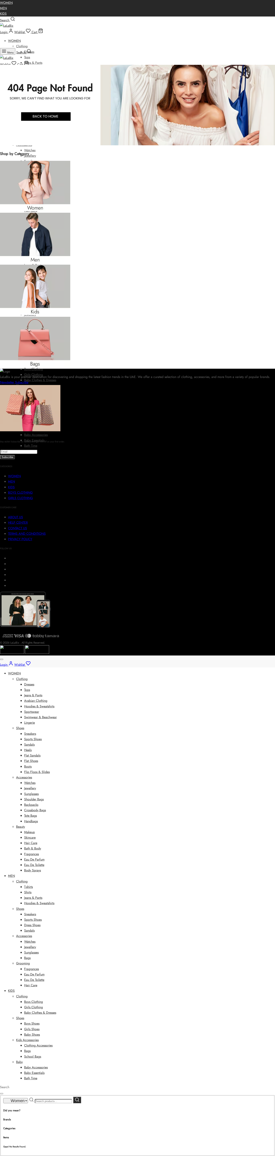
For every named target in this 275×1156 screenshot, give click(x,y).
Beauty (20, 826)
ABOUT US (15, 517)
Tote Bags (30, 815)
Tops (27, 57)
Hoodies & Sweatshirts (39, 706)
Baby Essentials (34, 1072)
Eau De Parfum (34, 859)
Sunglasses (31, 794)
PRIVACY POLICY (20, 539)
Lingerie (29, 722)
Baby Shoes (32, 1034)
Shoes (20, 728)
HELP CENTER (18, 522)
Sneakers (30, 733)
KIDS (3, 13)
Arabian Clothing (35, 700)
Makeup (29, 832)
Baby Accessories (36, 434)
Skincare (30, 837)
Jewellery (30, 155)
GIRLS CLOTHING (20, 498)
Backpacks (31, 804)
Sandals (29, 744)
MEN (3, 8)
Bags (27, 958)
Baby (19, 1062)
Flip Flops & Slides (37, 772)
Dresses (29, 684)
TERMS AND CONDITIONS (27, 533)
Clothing (22, 46)
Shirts (27, 892)
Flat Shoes (31, 761)
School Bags (32, 1056)
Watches (29, 150)
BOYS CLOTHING (20, 492)
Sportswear (31, 711)
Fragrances (31, 854)
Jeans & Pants (33, 62)
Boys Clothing (33, 369)
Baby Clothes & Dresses (40, 380)
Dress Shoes (32, 925)
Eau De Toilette (34, 865)
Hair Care (30, 843)
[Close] (1, 659)
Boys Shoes (31, 1023)
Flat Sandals (32, 755)
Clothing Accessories (38, 1045)
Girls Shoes (31, 1029)
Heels (28, 750)
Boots (28, 766)
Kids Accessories (27, 1040)
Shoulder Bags (34, 799)
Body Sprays (32, 870)
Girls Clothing (33, 1007)
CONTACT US (17, 528)
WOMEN (6, 2)
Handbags (31, 821)
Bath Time (30, 445)
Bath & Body (32, 848)
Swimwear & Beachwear (40, 717)
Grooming (23, 963)
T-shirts (28, 887)
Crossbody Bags (35, 810)
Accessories (24, 777)
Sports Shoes (33, 739)
